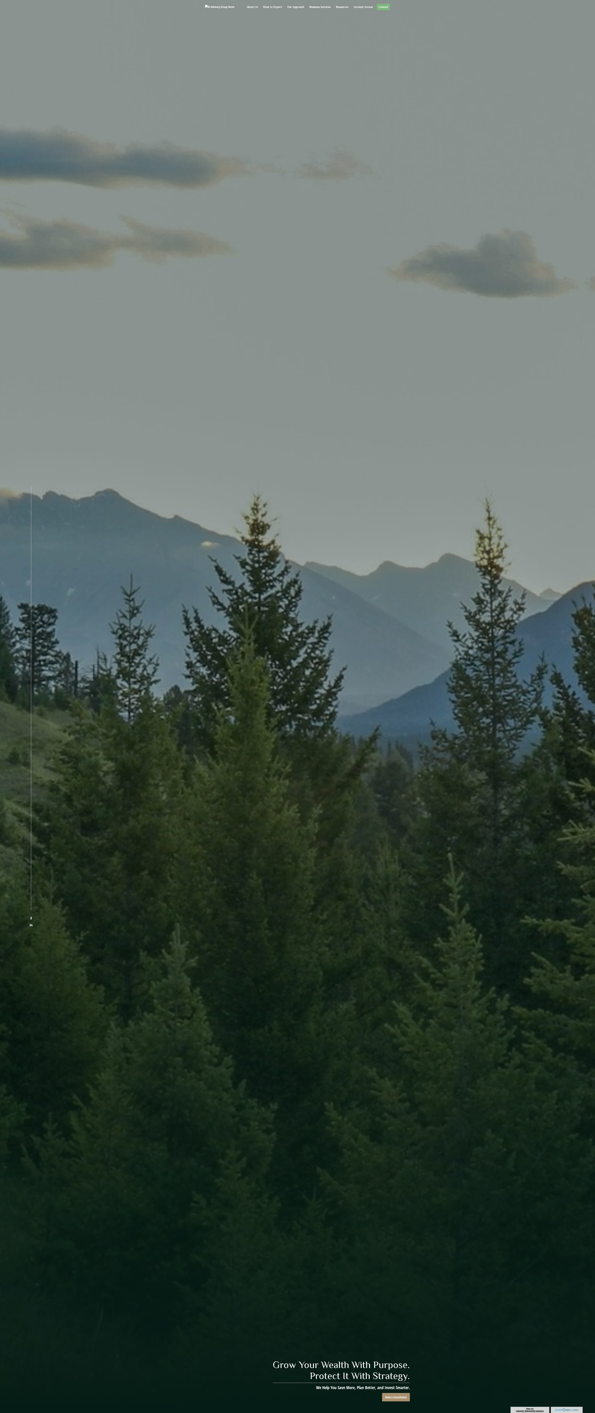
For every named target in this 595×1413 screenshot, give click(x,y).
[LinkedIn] (31, 925)
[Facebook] (31, 918)
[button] (252, 7)
